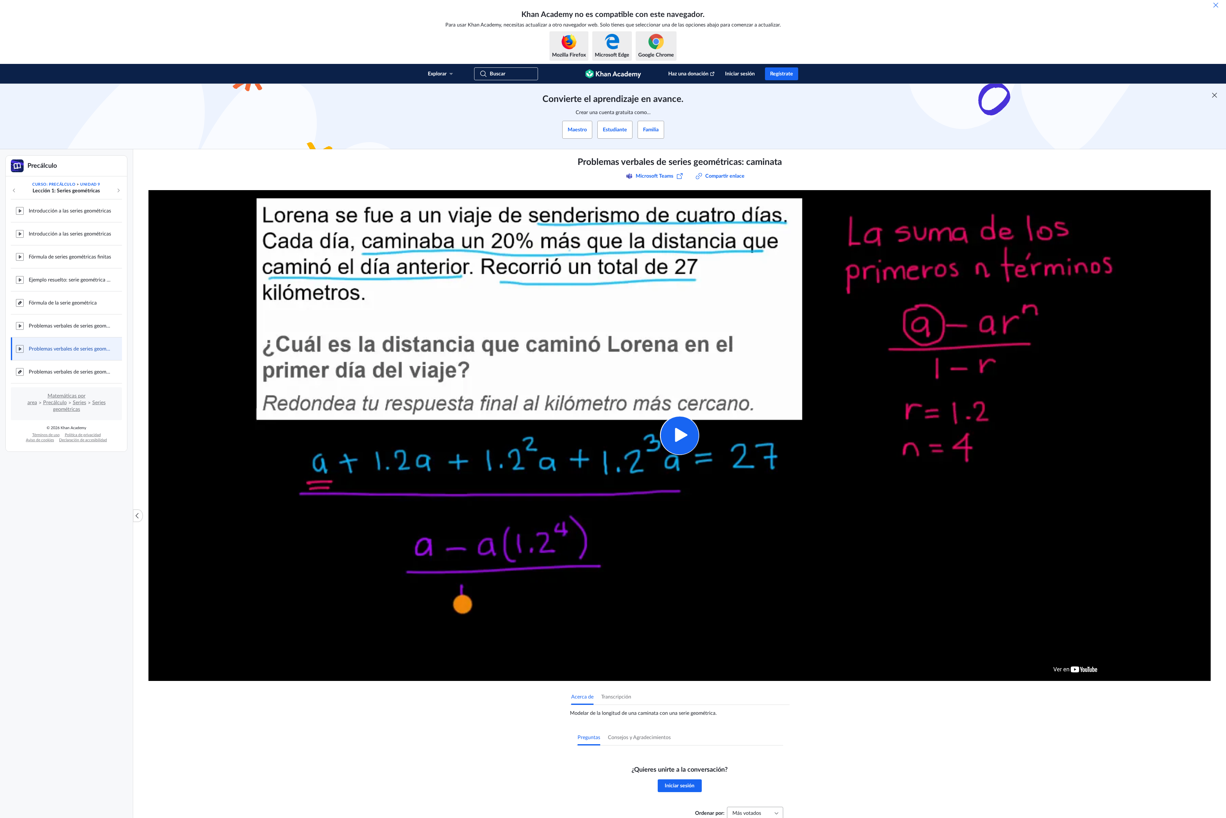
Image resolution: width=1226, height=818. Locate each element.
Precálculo (55, 402)
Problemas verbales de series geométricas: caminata (70, 348)
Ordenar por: (709, 813)
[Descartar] (1216, 5)
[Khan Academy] (613, 73)
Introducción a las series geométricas (70, 210)
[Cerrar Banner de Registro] (1214, 95)
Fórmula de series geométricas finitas (70, 256)
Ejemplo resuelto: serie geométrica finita (70, 279)
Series (79, 402)
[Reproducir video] (679, 435)
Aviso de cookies (40, 440)
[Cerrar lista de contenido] (138, 515)
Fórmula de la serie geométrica (63, 302)
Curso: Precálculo (53, 184)
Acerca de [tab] (582, 696)
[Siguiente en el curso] (118, 190)
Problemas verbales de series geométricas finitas (70, 371)
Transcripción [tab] (616, 696)
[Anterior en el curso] (14, 190)
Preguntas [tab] (589, 737)
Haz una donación (688, 73)
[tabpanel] (680, 710)
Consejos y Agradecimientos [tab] (639, 737)
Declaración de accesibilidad (83, 440)
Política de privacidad (83, 435)
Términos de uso (46, 435)
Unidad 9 (90, 184)
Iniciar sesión (740, 73)
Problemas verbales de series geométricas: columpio (70, 325)
